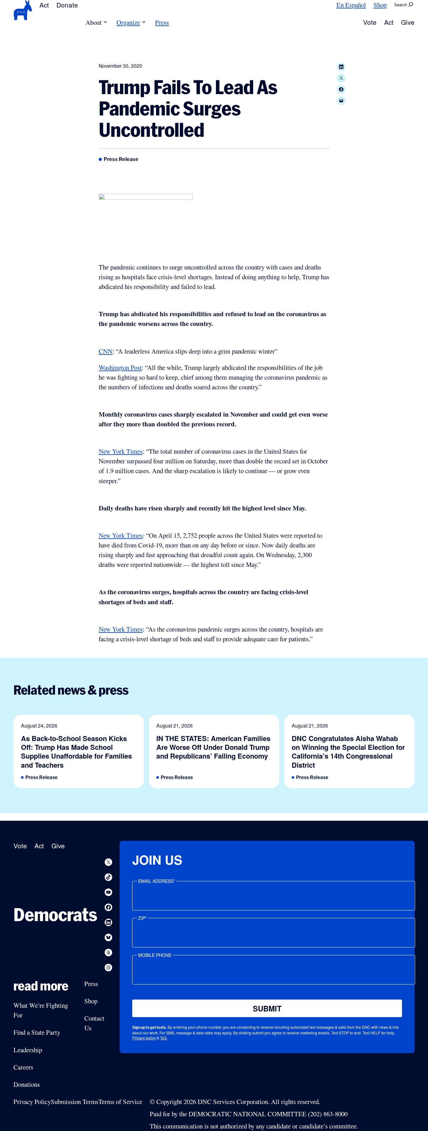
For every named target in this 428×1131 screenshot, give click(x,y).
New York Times (121, 451)
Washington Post (120, 367)
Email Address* (156, 881)
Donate (67, 4)
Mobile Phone (154, 955)
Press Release (121, 159)
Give (408, 22)
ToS (163, 1037)
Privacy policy (144, 1037)
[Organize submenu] (144, 22)
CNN (105, 351)
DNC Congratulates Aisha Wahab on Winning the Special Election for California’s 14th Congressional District (348, 752)
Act (44, 4)
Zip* (142, 918)
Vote (370, 22)
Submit (267, 1008)
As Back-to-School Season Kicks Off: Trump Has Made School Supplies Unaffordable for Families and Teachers (76, 752)
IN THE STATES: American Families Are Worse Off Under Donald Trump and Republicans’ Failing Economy (213, 747)
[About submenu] (105, 22)
